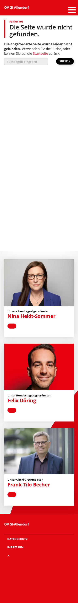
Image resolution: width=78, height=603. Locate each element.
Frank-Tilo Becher (28, 484)
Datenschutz (17, 539)
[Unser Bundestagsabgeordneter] (39, 367)
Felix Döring (21, 400)
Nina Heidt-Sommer (31, 316)
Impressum (15, 547)
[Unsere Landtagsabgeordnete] (39, 282)
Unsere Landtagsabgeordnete (27, 311)
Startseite (40, 53)
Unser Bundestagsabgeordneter (29, 395)
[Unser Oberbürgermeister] (39, 451)
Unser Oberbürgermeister (25, 479)
